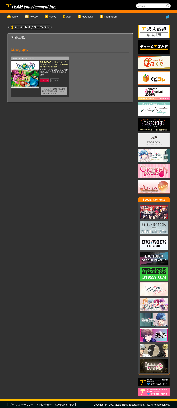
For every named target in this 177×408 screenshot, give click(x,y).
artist (68, 16)
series (52, 16)
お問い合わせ (44, 404)
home (15, 16)
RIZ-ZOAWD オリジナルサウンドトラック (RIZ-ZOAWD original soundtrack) (54, 64)
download (87, 16)
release (34, 16)
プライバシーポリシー (21, 404)
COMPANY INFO (64, 404)
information (110, 16)
